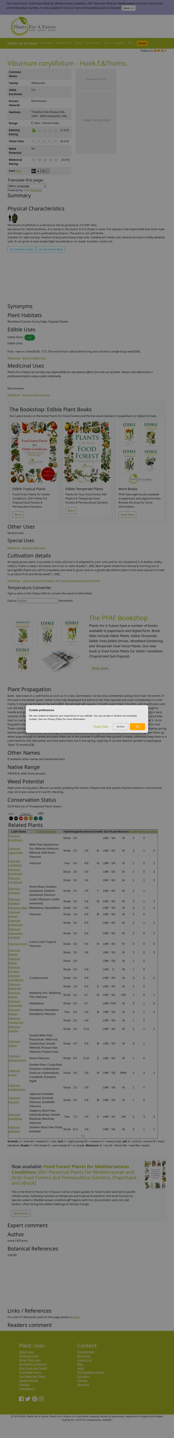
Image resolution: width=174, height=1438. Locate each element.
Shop (107, 43)
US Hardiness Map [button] (51, 249)
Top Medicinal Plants (32, 1376)
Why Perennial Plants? (33, 1368)
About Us (83, 1384)
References (13, 358)
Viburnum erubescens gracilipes (15, 933)
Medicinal (144, 831)
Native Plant (64, 43)
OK (137, 726)
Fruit (30, 337)
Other (154, 831)
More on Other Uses (33, 547)
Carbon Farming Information (38, 580)
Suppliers (119, 43)
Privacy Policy (101, 726)
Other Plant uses (30, 1360)
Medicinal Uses (28, 1356)
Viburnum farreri (18, 943)
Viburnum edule (18, 907)
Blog (131, 43)
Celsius (11, 601)
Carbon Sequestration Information (80, 580)
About (78, 43)
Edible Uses (26, 1352)
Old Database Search (90, 1372)
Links (80, 1368)
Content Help (85, 1352)
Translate (36, 190)
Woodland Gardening (33, 1364)
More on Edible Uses (34, 358)
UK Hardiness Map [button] (22, 249)
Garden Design (28, 1380)
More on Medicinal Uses (36, 395)
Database (47, 43)
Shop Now (127, 514)
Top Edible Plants (30, 1372)
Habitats (24, 1384)
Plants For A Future (22, 43)
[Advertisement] (155, 126)
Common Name (46, 831)
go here (75, 1317)
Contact (82, 1380)
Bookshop (83, 1356)
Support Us (84, 1360)
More (18, 514)
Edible (133, 831)
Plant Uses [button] (92, 43)
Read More (21, 1213)
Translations (27, 1389)
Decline (121, 726)
